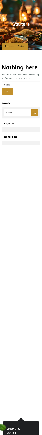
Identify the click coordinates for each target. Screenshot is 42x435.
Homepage (9, 46)
